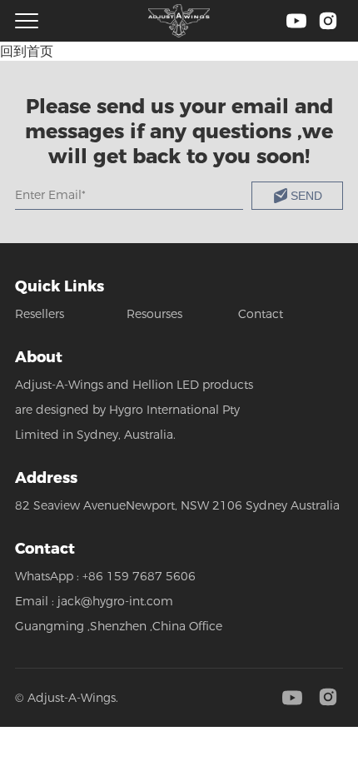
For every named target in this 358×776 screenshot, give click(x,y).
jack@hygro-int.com (115, 601)
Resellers (39, 313)
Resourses (154, 313)
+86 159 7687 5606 (139, 576)
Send (306, 195)
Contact (260, 313)
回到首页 (26, 51)
